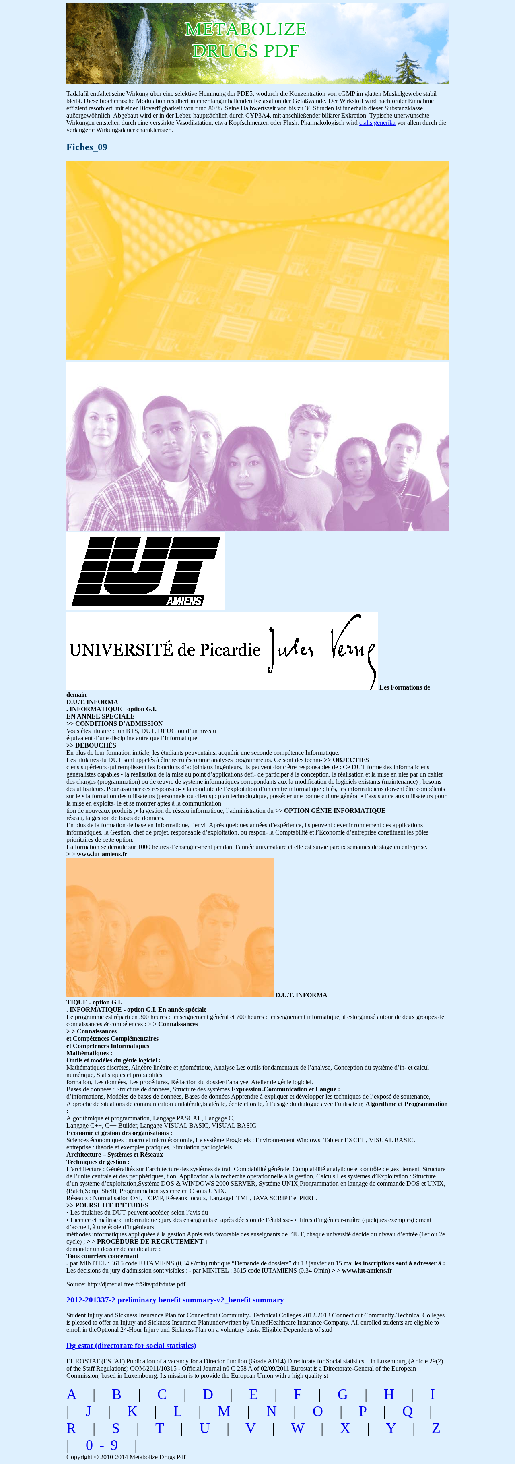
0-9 (105, 1445)
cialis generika (377, 122)
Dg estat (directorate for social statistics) (131, 1345)
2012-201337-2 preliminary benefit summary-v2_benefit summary (175, 1300)
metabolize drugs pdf (179, 39)
